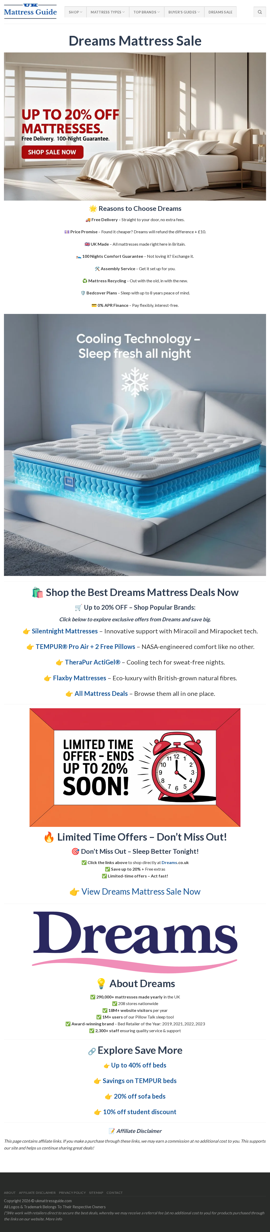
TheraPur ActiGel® (92, 662)
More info (53, 1219)
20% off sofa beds (140, 1096)
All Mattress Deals (101, 693)
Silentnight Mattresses (65, 631)
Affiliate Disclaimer (37, 1193)
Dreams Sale (221, 12)
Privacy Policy (72, 1193)
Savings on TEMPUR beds (140, 1080)
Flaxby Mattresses (79, 678)
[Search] (260, 12)
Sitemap (96, 1193)
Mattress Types (106, 12)
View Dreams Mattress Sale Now (141, 891)
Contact (115, 1193)
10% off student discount (139, 1111)
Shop (74, 12)
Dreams (169, 862)
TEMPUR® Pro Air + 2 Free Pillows (85, 646)
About (10, 1193)
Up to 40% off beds (138, 1065)
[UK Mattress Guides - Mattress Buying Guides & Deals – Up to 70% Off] (30, 11)
